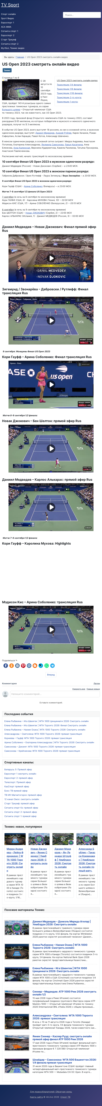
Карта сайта (36, 1097)
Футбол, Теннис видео (12, 48)
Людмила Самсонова (52, 144)
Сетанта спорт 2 (9, 43)
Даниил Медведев (44, 133)
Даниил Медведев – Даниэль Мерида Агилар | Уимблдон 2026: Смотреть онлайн (62, 923)
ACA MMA (6, 26)
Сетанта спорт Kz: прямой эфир (21, 807)
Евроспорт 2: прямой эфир (18, 778)
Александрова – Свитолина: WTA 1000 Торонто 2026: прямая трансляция (63, 1017)
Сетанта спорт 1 (9, 31)
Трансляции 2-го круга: (69, 97)
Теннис (7, 70)
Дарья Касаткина (74, 144)
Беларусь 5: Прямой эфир (18, 769)
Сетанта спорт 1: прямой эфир (20, 816)
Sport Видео (7, 18)
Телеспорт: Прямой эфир (17, 782)
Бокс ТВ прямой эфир (15, 790)
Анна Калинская (21, 147)
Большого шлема (11, 109)
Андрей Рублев (63, 133)
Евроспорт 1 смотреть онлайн (20, 773)
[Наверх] (98, 1102)
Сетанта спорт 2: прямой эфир (20, 812)
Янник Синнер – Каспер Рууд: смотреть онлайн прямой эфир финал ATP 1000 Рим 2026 (62, 1038)
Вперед (51, 674)
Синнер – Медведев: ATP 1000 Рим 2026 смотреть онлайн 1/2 (64, 993)
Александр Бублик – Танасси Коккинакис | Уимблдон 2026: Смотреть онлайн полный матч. (87, 859)
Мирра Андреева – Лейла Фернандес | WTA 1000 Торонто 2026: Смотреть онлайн (15, 859)
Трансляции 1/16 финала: (70, 93)
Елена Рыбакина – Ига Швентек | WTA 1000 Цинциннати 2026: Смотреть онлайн (60, 970)
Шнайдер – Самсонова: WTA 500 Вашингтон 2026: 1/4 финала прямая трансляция (65, 1061)
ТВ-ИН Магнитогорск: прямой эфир (23, 795)
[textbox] (55, 695)
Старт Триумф (8, 39)
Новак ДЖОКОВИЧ (35, 212)
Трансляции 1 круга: (67, 101)
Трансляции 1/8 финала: (69, 89)
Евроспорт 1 (7, 22)
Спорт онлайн (8, 14)
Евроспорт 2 (7, 35)
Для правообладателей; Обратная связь (51, 1091)
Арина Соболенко (33, 186)
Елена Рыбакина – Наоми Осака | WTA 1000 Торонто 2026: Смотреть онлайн (60, 946)
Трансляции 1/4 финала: (69, 84)
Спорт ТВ (65, 1097)
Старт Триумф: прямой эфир (19, 803)
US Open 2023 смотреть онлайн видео (77, 80)
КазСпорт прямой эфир (16, 786)
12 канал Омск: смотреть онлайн (21, 799)
